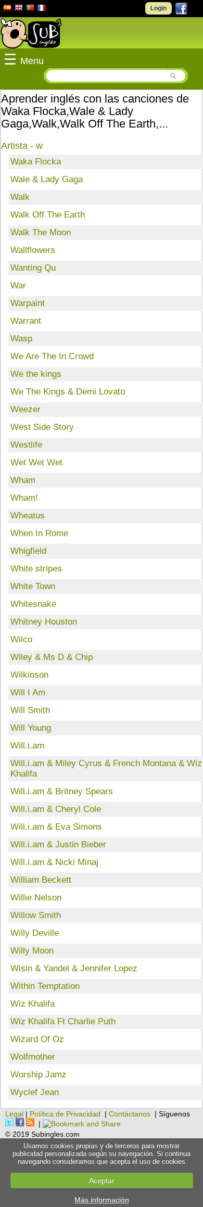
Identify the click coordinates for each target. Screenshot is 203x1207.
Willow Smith (35, 915)
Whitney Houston (43, 622)
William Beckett (40, 880)
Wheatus (27, 515)
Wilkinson (29, 675)
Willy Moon (32, 951)
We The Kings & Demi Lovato (67, 392)
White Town (32, 586)
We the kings (35, 374)
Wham (22, 480)
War (18, 285)
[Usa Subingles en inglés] (19, 9)
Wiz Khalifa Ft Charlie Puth (63, 1021)
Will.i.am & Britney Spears (61, 791)
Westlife (26, 445)
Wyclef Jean (34, 1092)
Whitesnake (33, 604)
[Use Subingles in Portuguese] (30, 9)
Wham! (24, 498)
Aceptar (102, 1180)
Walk (20, 197)
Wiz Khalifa (32, 1004)
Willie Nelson (35, 898)
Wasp (21, 339)
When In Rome (39, 533)
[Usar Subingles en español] (7, 9)
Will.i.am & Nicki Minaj (54, 862)
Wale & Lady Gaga (46, 179)
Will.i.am (27, 746)
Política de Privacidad (65, 1114)
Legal (14, 1114)
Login (158, 8)
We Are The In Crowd (52, 356)
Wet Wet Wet (36, 462)
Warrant (25, 321)
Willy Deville (34, 933)
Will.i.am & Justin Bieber (58, 844)
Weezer (25, 409)
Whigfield (28, 551)
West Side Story (42, 427)
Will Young (30, 728)
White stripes (36, 569)
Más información (101, 1200)
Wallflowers (32, 250)
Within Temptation (45, 986)
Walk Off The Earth (47, 215)
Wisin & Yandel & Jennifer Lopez (73, 968)
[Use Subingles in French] (41, 9)
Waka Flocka (35, 162)
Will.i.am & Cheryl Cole (55, 809)
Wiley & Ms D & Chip (51, 657)
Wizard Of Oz (37, 1039)
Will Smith (30, 710)
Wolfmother (32, 1057)
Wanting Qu (33, 268)
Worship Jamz (38, 1074)
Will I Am (27, 692)
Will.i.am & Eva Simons (56, 827)
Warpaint (27, 303)
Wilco (21, 639)
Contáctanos (129, 1114)
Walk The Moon (40, 232)
